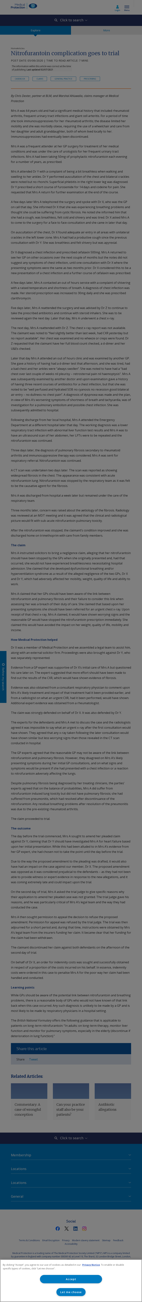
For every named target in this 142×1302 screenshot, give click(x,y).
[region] (71, 1280)
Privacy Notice (91, 1264)
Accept (71, 1279)
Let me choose (71, 1292)
